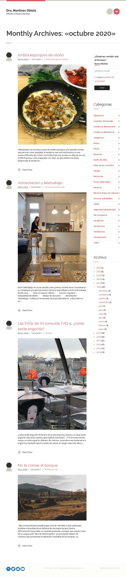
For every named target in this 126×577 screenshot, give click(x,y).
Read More (27, 170)
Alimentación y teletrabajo (40, 183)
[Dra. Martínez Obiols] (21, 10)
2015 (98, 348)
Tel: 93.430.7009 (50, 568)
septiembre (104, 302)
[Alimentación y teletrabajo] (52, 237)
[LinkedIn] (8, 569)
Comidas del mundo (103, 121)
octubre (102, 298)
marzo (101, 321)
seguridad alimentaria (105, 209)
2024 (98, 271)
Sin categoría (100, 215)
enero (101, 329)
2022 (98, 279)
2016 (98, 344)
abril (101, 318)
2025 (98, 268)
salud (50, 333)
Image (97, 171)
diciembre (103, 291)
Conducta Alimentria (56, 187)
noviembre (103, 294)
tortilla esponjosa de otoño (41, 55)
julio (100, 306)
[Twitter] (13, 569)
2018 (98, 337)
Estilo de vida (52, 469)
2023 (98, 275)
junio (101, 310)
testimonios (100, 237)
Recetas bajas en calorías (58, 59)
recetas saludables (103, 198)
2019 (98, 333)
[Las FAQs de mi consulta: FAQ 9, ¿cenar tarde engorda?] (52, 384)
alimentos (99, 115)
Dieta (96, 143)
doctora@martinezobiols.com (71, 568)
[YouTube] (23, 569)
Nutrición (98, 176)
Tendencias (99, 232)
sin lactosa (99, 226)
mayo (101, 314)
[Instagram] (18, 569)
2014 (98, 352)
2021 (98, 283)
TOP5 (96, 243)
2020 (99, 287)
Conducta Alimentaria (105, 126)
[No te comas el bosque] (52, 497)
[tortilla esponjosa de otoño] (52, 105)
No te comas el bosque (37, 465)
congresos (99, 138)
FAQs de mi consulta (104, 165)
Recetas (98, 187)
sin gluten (99, 220)
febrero (102, 325)
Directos (98, 154)
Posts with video (102, 182)
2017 (98, 341)
